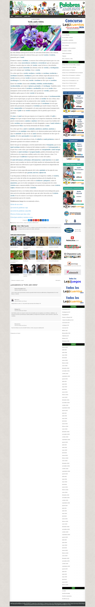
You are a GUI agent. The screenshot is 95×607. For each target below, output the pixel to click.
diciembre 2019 (65, 558)
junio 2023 (64, 447)
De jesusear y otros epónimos (69, 48)
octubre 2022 (65, 468)
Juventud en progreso (74, 78)
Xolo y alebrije (65, 45)
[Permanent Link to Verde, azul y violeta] (35, 38)
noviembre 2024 (66, 402)
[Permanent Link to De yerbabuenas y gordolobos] (16, 255)
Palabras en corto (40, 274)
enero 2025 (64, 397)
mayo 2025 (64, 386)
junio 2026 (64, 352)
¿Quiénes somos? (27, 16)
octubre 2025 (65, 373)
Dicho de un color (16, 204)
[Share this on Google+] (34, 220)
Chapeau (64, 56)
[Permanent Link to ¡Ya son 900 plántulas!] (55, 255)
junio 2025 (64, 384)
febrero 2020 (65, 553)
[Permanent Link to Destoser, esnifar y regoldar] (29, 268)
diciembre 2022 (65, 463)
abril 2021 (64, 516)
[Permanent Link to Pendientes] (29, 255)
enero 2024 (64, 429)
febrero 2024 (65, 426)
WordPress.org (65, 598)
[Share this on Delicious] (48, 220)
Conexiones (64, 309)
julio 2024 (64, 413)
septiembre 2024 (66, 407)
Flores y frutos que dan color (20, 214)
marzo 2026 (65, 360)
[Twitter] (79, 16)
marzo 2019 (64, 582)
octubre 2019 (65, 563)
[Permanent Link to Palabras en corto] (42, 268)
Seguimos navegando (53, 247)
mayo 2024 (64, 418)
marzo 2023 (65, 455)
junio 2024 (64, 415)
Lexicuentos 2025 (18, 16)
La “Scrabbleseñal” (71, 85)
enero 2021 (64, 524)
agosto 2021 (65, 505)
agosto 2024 (65, 410)
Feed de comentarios (67, 596)
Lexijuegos (64, 325)
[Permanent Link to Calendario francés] (42, 255)
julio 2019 (64, 571)
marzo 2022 (65, 487)
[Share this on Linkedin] (45, 220)
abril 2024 (64, 421)
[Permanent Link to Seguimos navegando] (55, 241)
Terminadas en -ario (73, 80)
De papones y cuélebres (74, 75)
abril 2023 (64, 452)
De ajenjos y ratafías (66, 50)
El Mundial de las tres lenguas (76, 72)
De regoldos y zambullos (67, 40)
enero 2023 (64, 460)
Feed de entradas (66, 593)
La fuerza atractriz (14, 274)
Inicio (12, 16)
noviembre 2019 (65, 561)
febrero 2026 (65, 363)
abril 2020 (64, 547)
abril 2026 (64, 357)
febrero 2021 (65, 521)
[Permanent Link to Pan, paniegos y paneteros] (55, 268)
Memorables (65, 333)
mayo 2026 (64, 355)
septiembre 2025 (66, 376)
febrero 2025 (65, 394)
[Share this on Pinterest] (36, 220)
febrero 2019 (65, 584)
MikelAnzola (35, 222)
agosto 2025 (65, 378)
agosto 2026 (65, 347)
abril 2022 (64, 484)
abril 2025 (64, 389)
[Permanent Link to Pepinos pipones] (16, 241)
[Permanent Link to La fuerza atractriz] (16, 268)
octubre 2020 (65, 531)
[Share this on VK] (41, 220)
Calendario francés (40, 260)
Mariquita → (58, 280)
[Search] (84, 16)
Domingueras (65, 312)
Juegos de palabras (36, 19)
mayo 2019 (64, 576)
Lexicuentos (65, 322)
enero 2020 (64, 555)
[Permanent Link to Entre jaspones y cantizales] (29, 241)
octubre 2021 (65, 500)
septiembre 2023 (66, 439)
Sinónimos (64, 341)
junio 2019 (64, 574)
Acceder (64, 590)
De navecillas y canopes (67, 37)
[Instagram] (82, 16)
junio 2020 (64, 542)
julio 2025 (64, 381)
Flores (21, 222)
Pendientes (25, 260)
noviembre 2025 (66, 370)
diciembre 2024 (65, 399)
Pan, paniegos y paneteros (55, 274)
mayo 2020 (64, 545)
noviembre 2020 (66, 529)
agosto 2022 (65, 473)
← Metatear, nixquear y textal (17, 280)
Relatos (64, 338)
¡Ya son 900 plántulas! (54, 260)
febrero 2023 (65, 458)
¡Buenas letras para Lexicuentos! (69, 42)
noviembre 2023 (66, 434)
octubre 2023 (65, 436)
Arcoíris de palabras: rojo (19, 207)
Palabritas (64, 335)
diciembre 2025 (65, 368)
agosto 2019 (65, 568)
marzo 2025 (65, 392)
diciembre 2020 (65, 526)
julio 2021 (64, 508)
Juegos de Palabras (28, 222)
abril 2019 (64, 579)
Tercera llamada (65, 34)
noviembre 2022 (66, 465)
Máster (63, 330)
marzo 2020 (65, 550)
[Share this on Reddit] (38, 220)
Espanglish (64, 314)
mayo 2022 (64, 481)
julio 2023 (64, 444)
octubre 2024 (65, 405)
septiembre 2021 (66, 502)
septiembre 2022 (66, 471)
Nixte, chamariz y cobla (67, 58)
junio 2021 (64, 510)
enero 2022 (64, 492)
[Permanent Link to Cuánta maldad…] (42, 241)
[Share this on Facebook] (31, 220)
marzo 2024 (65, 423)
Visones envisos (73, 83)
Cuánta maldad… (39, 247)
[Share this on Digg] (43, 220)
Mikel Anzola (32, 24)
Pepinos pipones (14, 247)
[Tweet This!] (29, 220)
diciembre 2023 (65, 431)
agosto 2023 (65, 442)
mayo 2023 (64, 450)
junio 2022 (64, 479)
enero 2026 (64, 365)
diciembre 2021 (65, 495)
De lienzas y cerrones (74, 88)
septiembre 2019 (66, 566)
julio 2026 (64, 349)
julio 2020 (64, 539)
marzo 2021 (64, 518)
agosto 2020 (65, 537)
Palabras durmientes (66, 53)
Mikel (16, 299)
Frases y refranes (66, 317)
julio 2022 (64, 476)
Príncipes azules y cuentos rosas (21, 217)
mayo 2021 (64, 513)
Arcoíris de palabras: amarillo (20, 211)
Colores (18, 222)
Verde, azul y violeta (36, 21)
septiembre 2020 (66, 534)
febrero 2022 (65, 489)
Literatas (64, 327)
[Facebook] (80, 16)
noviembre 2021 (65, 497)
